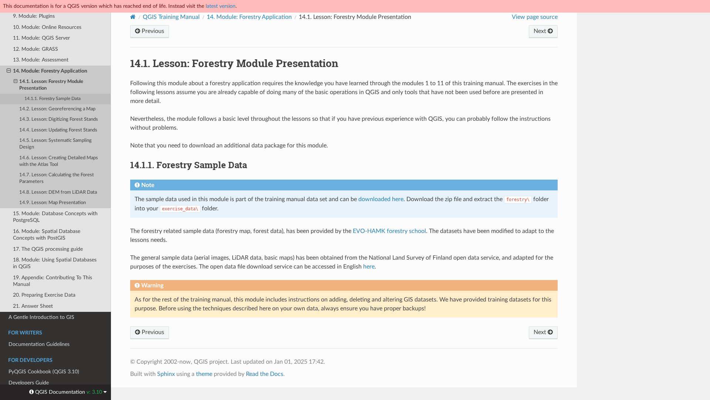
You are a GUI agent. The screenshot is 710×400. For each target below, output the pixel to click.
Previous (152, 31)
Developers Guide (29, 383)
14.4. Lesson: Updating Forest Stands (58, 130)
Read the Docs (264, 374)
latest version (221, 6)
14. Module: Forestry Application (50, 71)
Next (541, 31)
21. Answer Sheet (33, 306)
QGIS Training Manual (171, 17)
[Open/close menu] (9, 71)
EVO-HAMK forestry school (389, 231)
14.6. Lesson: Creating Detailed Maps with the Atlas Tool (58, 161)
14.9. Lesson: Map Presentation (52, 202)
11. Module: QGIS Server (41, 38)
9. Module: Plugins (34, 16)
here (369, 267)
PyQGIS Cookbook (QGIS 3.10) (44, 371)
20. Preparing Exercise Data (44, 295)
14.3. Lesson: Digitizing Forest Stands (58, 119)
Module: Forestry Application (249, 17)
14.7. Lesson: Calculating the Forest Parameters (56, 178)
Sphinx (166, 374)
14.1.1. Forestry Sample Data (52, 99)
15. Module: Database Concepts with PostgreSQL (55, 217)
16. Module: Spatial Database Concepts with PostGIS (46, 235)
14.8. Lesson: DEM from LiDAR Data (58, 192)
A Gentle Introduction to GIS (41, 317)
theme (204, 374)
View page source (535, 17)
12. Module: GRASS (35, 49)
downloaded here (380, 199)
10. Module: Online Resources (47, 27)
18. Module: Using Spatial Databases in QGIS (55, 263)
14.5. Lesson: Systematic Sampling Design (55, 144)
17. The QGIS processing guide (48, 249)
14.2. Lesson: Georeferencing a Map (57, 109)
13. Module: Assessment (40, 60)
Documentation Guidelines (39, 344)
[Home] (133, 17)
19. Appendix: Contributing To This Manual (52, 281)
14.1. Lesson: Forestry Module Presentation (51, 85)
